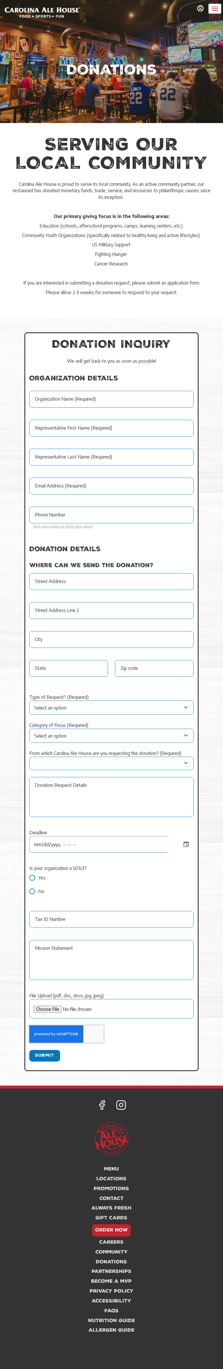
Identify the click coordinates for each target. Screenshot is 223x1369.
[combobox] (67, 707)
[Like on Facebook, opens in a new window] (102, 1106)
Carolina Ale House (111, 1139)
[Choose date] (186, 844)
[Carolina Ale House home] (42, 14)
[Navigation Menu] (214, 9)
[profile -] (200, 8)
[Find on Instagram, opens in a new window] (121, 1106)
